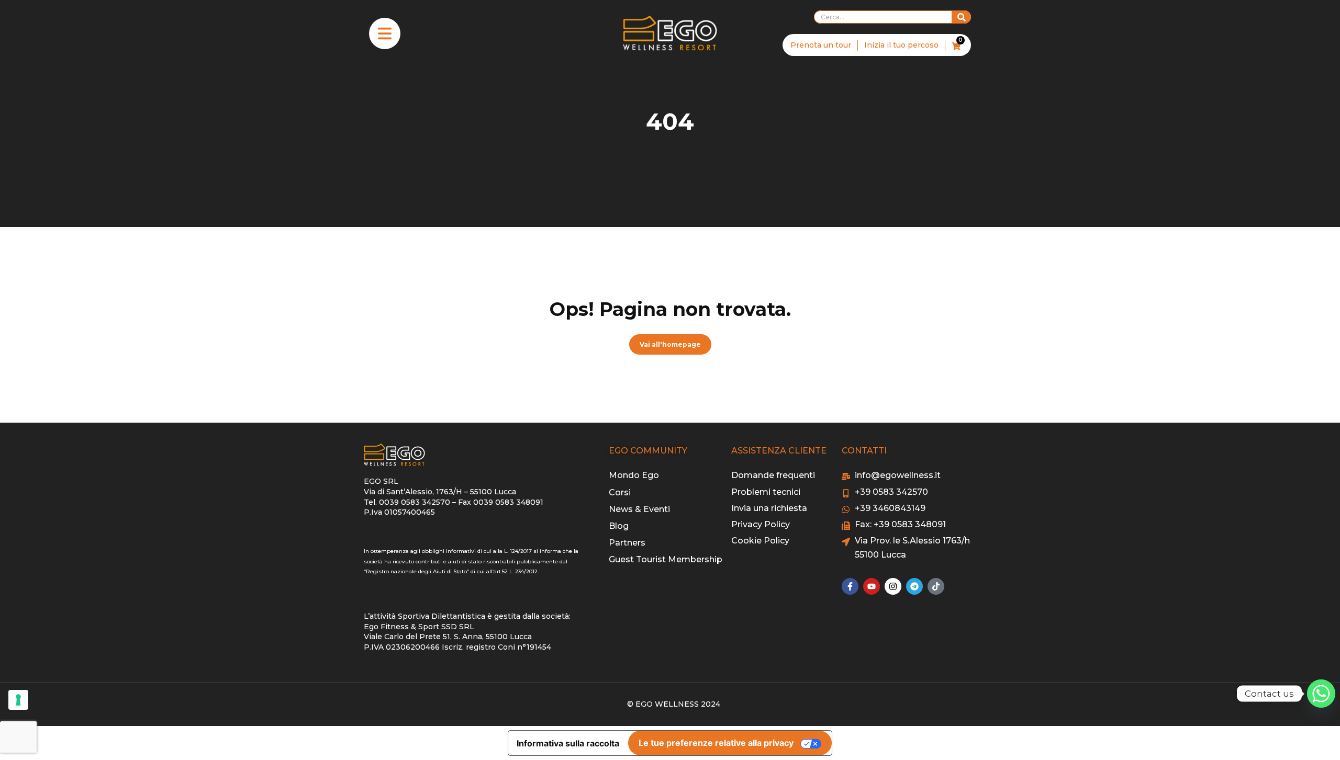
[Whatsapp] (1321, 693)
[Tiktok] (936, 586)
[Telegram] (914, 586)
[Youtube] (871, 586)
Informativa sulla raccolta (568, 743)
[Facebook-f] (850, 586)
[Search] (961, 17)
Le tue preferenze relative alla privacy (716, 743)
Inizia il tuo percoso (901, 45)
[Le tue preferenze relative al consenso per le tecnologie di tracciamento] (18, 700)
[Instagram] (893, 586)
